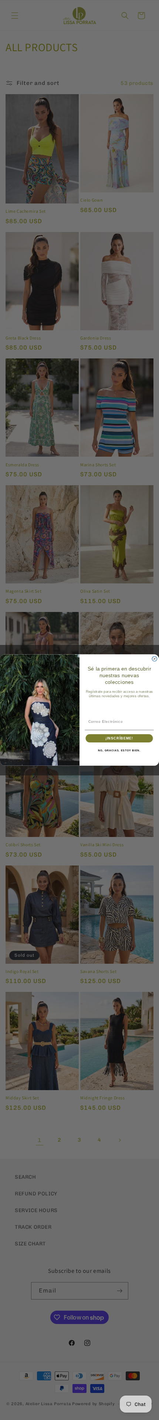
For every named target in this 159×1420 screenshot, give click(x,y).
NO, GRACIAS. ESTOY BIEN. (119, 750)
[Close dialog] (154, 658)
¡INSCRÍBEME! (119, 738)
